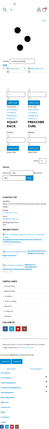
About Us (8, 306)
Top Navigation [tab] (36, 369)
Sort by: (6, 61)
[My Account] (39, 9)
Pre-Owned (5, 373)
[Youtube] (12, 426)
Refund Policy (10, 291)
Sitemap (8, 316)
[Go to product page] (16, 77)
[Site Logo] (20, 9)
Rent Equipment (8, 397)
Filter (30, 178)
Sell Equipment (7, 392)
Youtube (18, 328)
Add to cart (12, 102)
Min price (6, 173)
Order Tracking (10, 301)
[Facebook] (2, 426)
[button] (5, 9)
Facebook (5, 328)
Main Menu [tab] (11, 369)
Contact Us (9, 311)
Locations (8, 296)
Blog (3, 412)
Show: (36, 161)
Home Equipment (8, 383)
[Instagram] (17, 426)
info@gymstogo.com (11, 219)
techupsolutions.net (27, 347)
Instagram (24, 328)
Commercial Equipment (11, 387)
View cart (5, 361)
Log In (3, 422)
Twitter (11, 328)
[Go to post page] (24, 235)
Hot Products (6, 378)
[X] (7, 426)
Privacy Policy (10, 286)
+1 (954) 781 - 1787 (10, 213)
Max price (38, 173)
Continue (17, 361)
